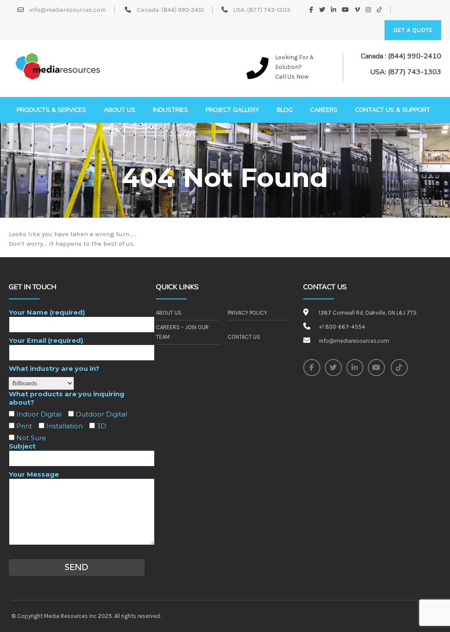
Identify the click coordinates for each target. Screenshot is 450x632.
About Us (168, 312)
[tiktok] (399, 367)
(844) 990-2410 (182, 10)
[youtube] (376, 367)
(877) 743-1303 (268, 10)
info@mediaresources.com (67, 10)
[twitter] (333, 367)
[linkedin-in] (354, 367)
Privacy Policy (247, 312)
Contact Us (244, 337)
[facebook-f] (311, 367)
